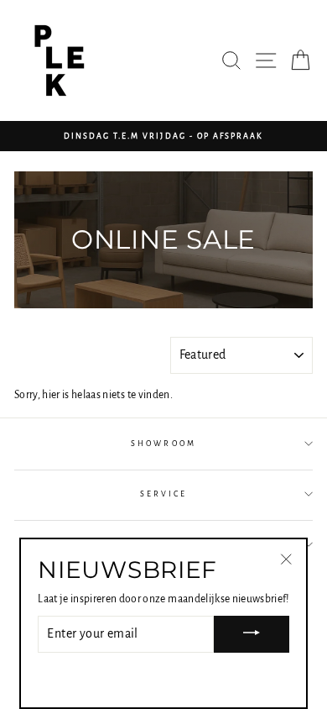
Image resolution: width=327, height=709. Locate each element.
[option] (163, 136)
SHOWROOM (163, 443)
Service (163, 494)
